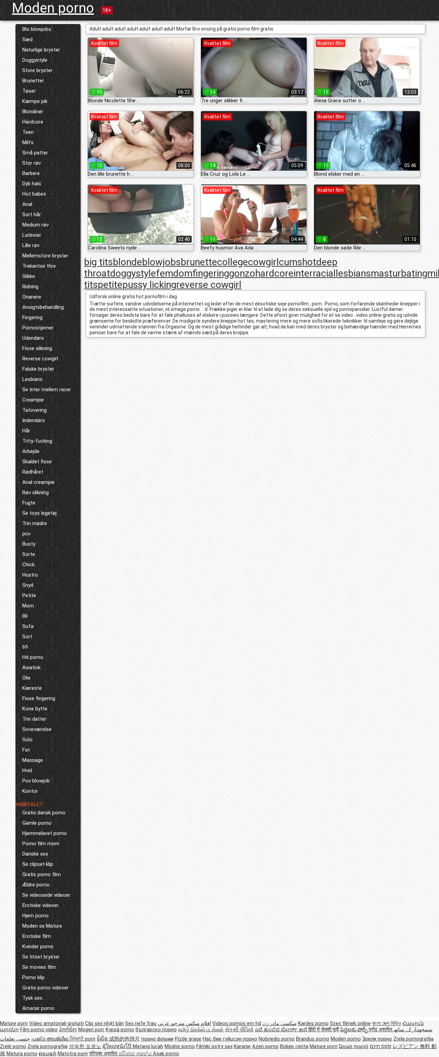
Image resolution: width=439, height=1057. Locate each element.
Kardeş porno (313, 1023)
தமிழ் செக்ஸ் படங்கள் (201, 1029)
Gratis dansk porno (44, 813)
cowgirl (263, 262)
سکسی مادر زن (279, 1023)
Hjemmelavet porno (44, 833)
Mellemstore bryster (45, 256)
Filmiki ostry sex (214, 1046)
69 (25, 647)
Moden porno (53, 8)
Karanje (242, 1046)
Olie (26, 678)
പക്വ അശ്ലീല (50, 1039)
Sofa (28, 626)
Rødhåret (32, 472)
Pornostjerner (38, 328)
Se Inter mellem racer (46, 389)
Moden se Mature (42, 926)
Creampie (33, 400)
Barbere (31, 173)
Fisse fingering (38, 698)
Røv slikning (35, 492)
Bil (24, 616)
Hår (26, 431)
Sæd (27, 39)
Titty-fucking (37, 441)
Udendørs (33, 338)
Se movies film (39, 967)
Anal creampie (38, 482)
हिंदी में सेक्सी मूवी (323, 1029)
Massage (32, 760)
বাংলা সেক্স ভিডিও (386, 1023)
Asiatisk (31, 667)
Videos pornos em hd (236, 1023)
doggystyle (133, 273)
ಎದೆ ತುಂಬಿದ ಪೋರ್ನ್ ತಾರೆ (281, 1029)
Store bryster (37, 70)
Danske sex (35, 854)
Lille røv (30, 245)
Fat (26, 750)
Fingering (32, 317)
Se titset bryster (41, 957)
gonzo (242, 273)
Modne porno (180, 1046)
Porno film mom (40, 843)
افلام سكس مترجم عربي (184, 1023)
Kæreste (32, 688)
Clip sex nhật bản (104, 1023)
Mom (28, 606)
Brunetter (33, 81)
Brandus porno (312, 1039)
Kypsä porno (120, 1029)
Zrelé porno (13, 1046)
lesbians (353, 273)
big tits (98, 262)
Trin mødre (34, 523)
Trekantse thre (39, 266)
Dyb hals (31, 184)
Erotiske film (36, 936)
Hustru (30, 575)
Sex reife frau (140, 1023)
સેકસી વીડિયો (239, 1029)
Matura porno (22, 1053)
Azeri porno (265, 1046)
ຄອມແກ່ (47, 1053)
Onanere (31, 297)
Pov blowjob (36, 781)
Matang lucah (148, 1046)
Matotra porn (73, 1053)
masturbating (399, 273)
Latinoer (31, 235)
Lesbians (32, 379)
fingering (210, 273)
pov (26, 534)
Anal (27, 204)
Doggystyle (34, 60)
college (232, 262)
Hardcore (32, 122)
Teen (28, 132)
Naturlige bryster (41, 50)
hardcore (274, 273)
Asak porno (166, 1053)
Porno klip (33, 977)
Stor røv (31, 163)
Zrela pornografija (413, 1039)
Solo (27, 739)
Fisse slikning (37, 348)
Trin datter (34, 719)
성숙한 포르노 (85, 1046)
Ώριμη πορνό (353, 1046)
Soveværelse (36, 729)
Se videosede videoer (46, 895)
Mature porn (14, 1023)
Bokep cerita (294, 1046)
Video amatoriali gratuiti (56, 1023)
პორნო (68, 1029)
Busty (28, 544)
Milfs (28, 142)
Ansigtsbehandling (43, 307)
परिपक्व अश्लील (104, 1053)
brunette (199, 262)
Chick (28, 564)
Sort (27, 637)
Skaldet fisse (37, 461)
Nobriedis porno (277, 1039)
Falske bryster (38, 369)
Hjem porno (35, 916)
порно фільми (157, 1039)
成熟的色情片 (124, 1039)
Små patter (35, 153)
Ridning (30, 286)
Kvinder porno (38, 946)
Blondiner (32, 111)
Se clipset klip (37, 864)
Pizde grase (188, 1039)
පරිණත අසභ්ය (136, 1053)
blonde (127, 262)
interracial (315, 273)
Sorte (28, 554)
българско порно (156, 1029)
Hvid (27, 770)
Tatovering (34, 410)
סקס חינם (380, 1046)
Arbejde (30, 451)
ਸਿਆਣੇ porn (82, 1039)
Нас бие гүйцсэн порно (230, 1039)
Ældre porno (36, 885)
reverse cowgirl (208, 284)
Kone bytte (34, 709)
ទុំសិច (103, 1039)
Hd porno (32, 657)
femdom (174, 273)
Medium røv (35, 225)
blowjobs (161, 262)
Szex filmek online (350, 1023)
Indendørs (33, 420)
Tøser (29, 91)
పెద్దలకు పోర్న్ (354, 1029)
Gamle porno (36, 823)
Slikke (28, 276)
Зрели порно (377, 1039)
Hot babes (34, 194)
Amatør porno (38, 1008)
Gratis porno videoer (45, 988)
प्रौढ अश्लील (381, 1029)
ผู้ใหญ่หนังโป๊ (118, 1046)
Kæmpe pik (34, 101)
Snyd (27, 585)
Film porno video (39, 1029)
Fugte (28, 503)
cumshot (297, 262)
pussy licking (149, 284)
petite (110, 284)
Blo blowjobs (36, 29)
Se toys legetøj (39, 513)
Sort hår (31, 214)
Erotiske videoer (40, 905)
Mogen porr (91, 1029)
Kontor (30, 791)
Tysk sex (32, 998)
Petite (29, 595)
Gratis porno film (41, 874)
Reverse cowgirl (40, 359)
